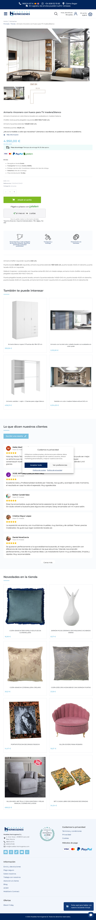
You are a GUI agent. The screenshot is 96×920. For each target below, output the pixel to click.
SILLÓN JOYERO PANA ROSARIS (70, 744)
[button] (6, 14)
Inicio (6, 21)
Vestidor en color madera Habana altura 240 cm (71, 401)
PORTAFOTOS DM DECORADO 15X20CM (25, 744)
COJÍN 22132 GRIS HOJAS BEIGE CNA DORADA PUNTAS (71, 687)
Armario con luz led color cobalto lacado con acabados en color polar (70, 345)
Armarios (13, 21)
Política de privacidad (54, 470)
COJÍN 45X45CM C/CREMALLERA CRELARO (25, 687)
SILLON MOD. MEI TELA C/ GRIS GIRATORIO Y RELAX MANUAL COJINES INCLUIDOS (25, 802)
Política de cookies (39, 470)
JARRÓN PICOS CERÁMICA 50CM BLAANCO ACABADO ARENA (71, 631)
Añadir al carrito (25, 200)
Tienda (13, 24)
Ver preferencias (60, 465)
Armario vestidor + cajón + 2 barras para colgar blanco (25, 401)
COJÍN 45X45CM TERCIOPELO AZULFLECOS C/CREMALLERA (25, 631)
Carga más (48, 562)
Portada (6, 24)
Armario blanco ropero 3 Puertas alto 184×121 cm (25, 344)
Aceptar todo (36, 465)
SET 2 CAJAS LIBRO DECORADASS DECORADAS (71, 801)
